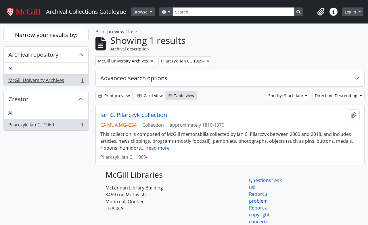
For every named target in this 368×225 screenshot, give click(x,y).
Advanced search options (133, 78)
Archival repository (33, 54)
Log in (351, 12)
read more (158, 148)
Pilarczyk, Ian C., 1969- (46, 126)
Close (131, 31)
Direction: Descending (337, 95)
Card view (153, 95)
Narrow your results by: (46, 35)
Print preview (116, 95)
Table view (183, 95)
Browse (141, 12)
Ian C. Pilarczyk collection (133, 114)
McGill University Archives (46, 81)
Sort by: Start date (286, 95)
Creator (18, 99)
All (11, 68)
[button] (321, 11)
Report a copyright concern (259, 215)
